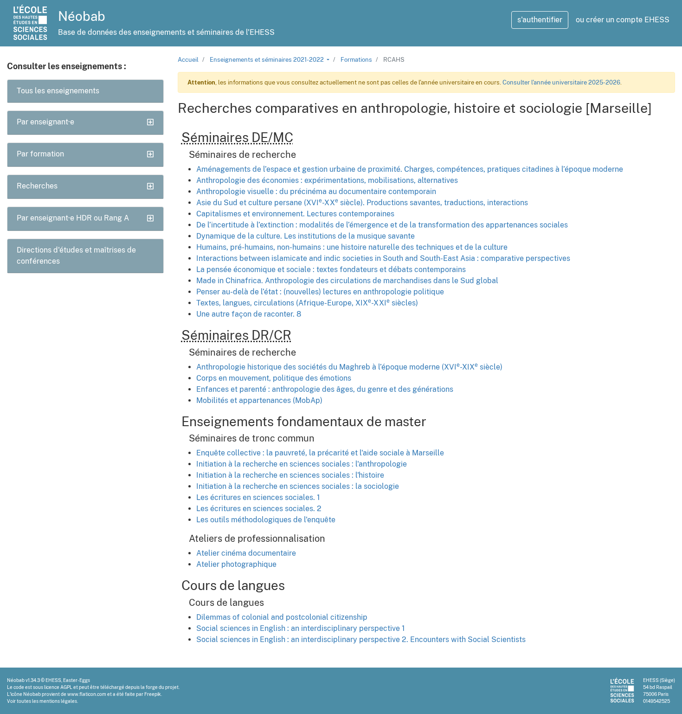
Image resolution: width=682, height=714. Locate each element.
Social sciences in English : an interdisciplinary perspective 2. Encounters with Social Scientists (361, 639)
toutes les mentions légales (47, 701)
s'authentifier (539, 19)
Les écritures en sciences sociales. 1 (258, 497)
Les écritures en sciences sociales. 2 (259, 508)
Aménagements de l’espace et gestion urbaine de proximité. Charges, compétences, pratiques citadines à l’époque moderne (409, 169)
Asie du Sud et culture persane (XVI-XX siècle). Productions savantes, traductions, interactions (362, 202)
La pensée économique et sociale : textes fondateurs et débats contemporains (331, 269)
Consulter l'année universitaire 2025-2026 (561, 82)
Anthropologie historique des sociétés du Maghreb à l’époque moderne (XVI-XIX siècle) (349, 367)
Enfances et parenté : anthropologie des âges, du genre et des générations (324, 389)
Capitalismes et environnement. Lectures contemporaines (295, 213)
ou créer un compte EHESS (622, 19)
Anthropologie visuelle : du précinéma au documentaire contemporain (316, 191)
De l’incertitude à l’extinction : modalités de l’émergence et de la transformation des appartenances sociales (382, 225)
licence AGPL (58, 687)
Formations (356, 59)
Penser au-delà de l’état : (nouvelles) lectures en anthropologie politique (320, 291)
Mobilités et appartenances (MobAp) (259, 400)
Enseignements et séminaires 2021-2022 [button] (267, 59)
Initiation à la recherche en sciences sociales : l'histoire (290, 475)
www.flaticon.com (86, 694)
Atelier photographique (236, 564)
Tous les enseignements (58, 90)
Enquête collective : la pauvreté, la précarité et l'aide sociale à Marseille (320, 452)
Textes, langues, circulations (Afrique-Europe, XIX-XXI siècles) (307, 303)
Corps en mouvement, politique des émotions (273, 378)
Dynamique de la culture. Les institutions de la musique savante (305, 236)
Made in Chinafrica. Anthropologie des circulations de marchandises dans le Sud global (347, 280)
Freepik (152, 694)
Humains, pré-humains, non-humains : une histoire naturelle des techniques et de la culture (352, 247)
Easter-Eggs (76, 680)
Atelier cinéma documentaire (246, 553)
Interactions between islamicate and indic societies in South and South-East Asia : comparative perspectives (383, 258)
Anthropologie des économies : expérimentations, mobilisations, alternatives (327, 180)
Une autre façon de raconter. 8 (248, 314)
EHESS (53, 680)
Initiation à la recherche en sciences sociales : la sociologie (297, 486)
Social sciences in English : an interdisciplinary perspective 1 (300, 628)
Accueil (188, 59)
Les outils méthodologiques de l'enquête (265, 519)
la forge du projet (160, 687)
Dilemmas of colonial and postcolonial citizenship (281, 617)
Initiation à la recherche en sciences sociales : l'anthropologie (301, 464)
